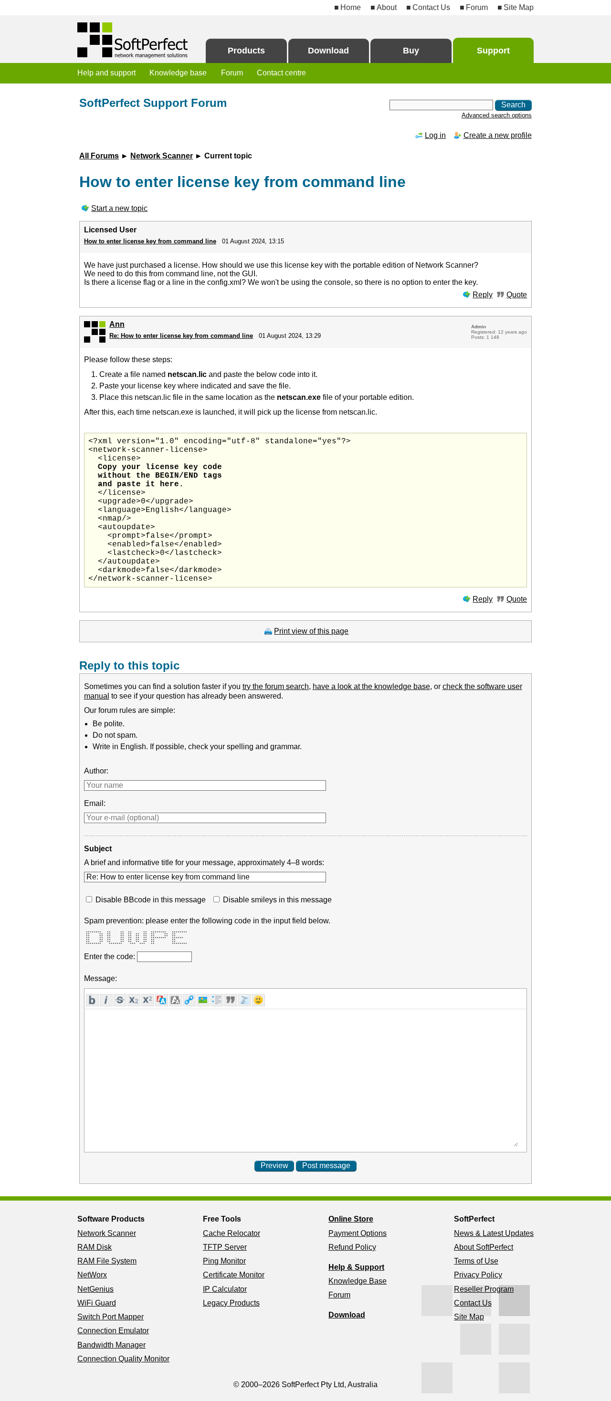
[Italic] (106, 1000)
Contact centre (281, 73)
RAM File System (107, 1261)
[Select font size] (175, 1000)
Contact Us (431, 7)
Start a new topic (119, 208)
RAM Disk (94, 1247)
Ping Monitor (224, 1261)
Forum (477, 7)
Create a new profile (498, 135)
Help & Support (356, 1267)
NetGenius (95, 1289)
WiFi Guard (96, 1303)
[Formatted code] (244, 1000)
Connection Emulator (113, 1331)
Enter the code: (110, 956)
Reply (483, 295)
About (387, 7)
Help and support (106, 73)
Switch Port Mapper (110, 1317)
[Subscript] (133, 1000)
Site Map (519, 7)
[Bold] (92, 1000)
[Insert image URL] (203, 1000)
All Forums (99, 156)
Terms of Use (476, 1261)
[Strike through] (120, 1000)
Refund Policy (352, 1247)
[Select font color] (161, 1000)
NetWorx (92, 1275)
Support (493, 50)
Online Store (350, 1219)
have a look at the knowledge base (371, 686)
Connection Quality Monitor (123, 1359)
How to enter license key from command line (150, 241)
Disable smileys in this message (277, 900)
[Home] (133, 40)
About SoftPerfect (483, 1247)
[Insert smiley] (258, 1000)
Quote (516, 295)
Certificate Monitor (233, 1275)
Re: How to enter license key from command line (181, 335)
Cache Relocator (231, 1233)
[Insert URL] (189, 1000)
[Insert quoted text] (230, 1000)
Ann (117, 324)
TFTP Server (225, 1247)
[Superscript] (147, 1000)
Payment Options (357, 1233)
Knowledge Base (357, 1281)
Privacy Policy (478, 1275)
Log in (435, 135)
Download (328, 50)
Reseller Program (484, 1289)
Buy (411, 50)
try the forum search (275, 686)
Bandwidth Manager (111, 1345)
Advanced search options (497, 115)
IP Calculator (225, 1289)
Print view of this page (311, 631)
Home (350, 7)
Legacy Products (231, 1303)
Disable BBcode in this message (150, 900)
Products (246, 50)
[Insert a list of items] (217, 1000)
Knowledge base (178, 73)
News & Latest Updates (494, 1233)
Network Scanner (161, 156)
